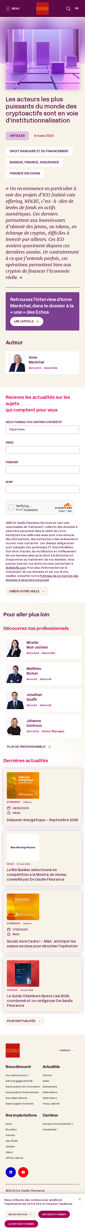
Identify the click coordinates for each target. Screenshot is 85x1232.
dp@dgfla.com (16, 568)
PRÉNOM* (12, 462)
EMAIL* (10, 443)
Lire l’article (24, 321)
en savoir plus (18, 1215)
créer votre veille (24, 591)
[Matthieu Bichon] (42, 674)
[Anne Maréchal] (42, 362)
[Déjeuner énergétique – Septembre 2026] (42, 797)
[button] (68, 8)
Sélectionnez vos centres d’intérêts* (34, 422)
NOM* (9, 482)
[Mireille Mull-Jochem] (42, 648)
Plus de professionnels (26, 747)
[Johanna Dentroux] (42, 726)
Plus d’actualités (21, 1021)
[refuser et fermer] (80, 1199)
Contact (65, 1051)
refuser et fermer (54, 1215)
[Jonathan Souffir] (42, 700)
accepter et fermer (21, 1224)
